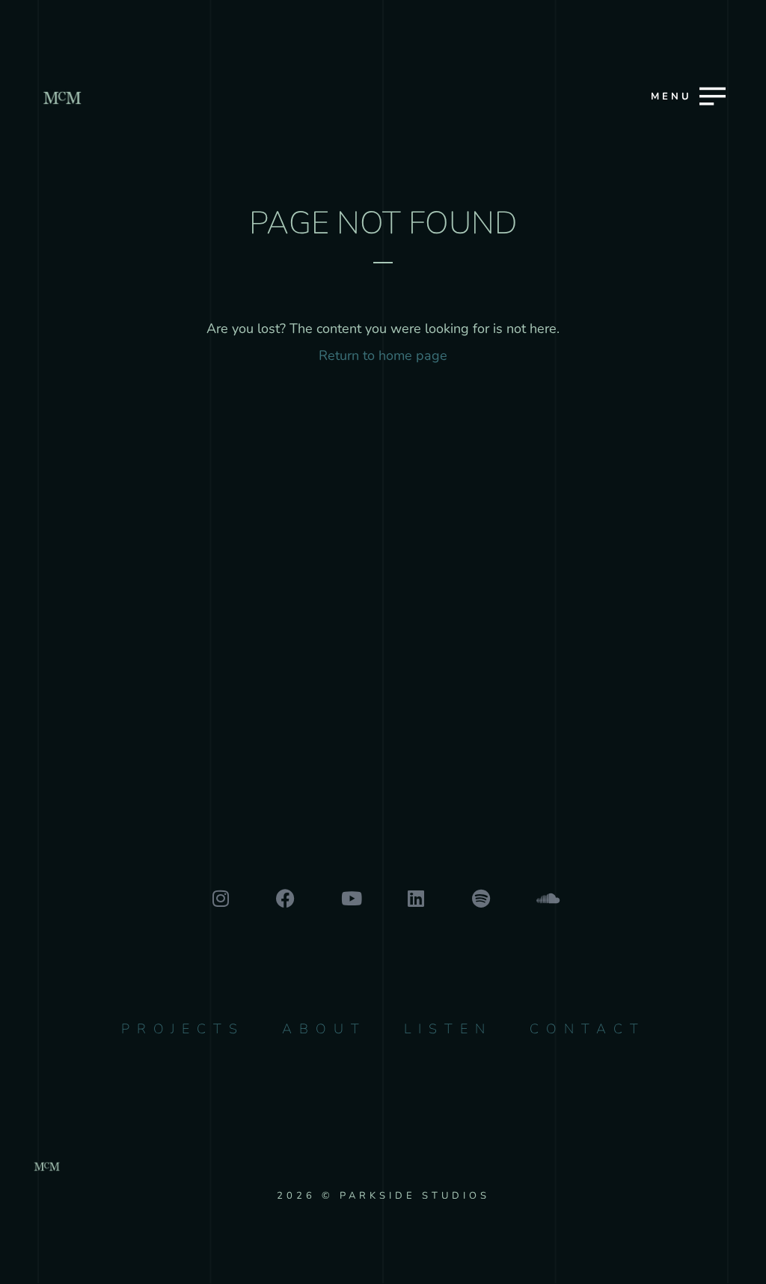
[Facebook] (285, 898)
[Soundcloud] (545, 898)
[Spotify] (480, 898)
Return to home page (383, 355)
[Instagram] (220, 898)
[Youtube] (350, 898)
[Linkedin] (415, 898)
